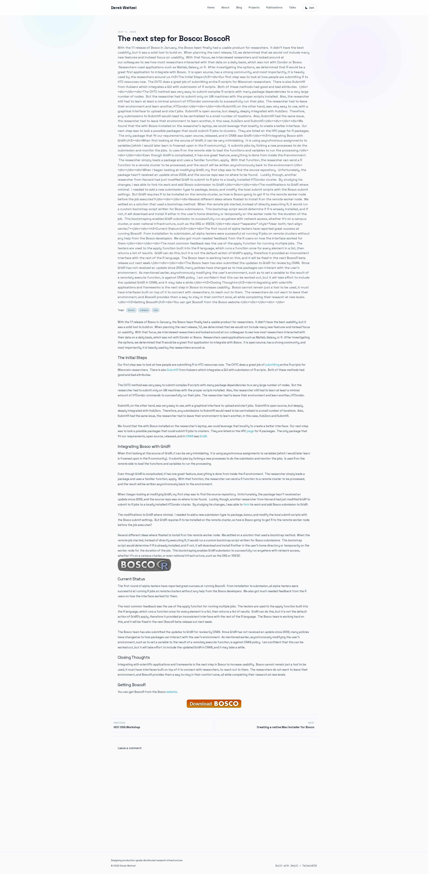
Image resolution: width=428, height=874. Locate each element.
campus (144, 310)
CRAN (189, 436)
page (250, 431)
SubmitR (172, 370)
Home (211, 7)
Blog (239, 7)
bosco (131, 310)
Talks (292, 7)
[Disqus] (214, 795)
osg (155, 310)
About (225, 7)
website (171, 692)
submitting (272, 364)
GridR (203, 436)
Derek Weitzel (123, 7)
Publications (274, 7)
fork (246, 504)
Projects (254, 7)
